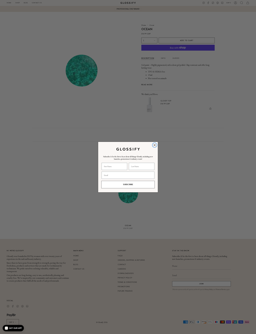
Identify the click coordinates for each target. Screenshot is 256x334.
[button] (13, 328)
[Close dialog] (154, 145)
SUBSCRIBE (128, 184)
